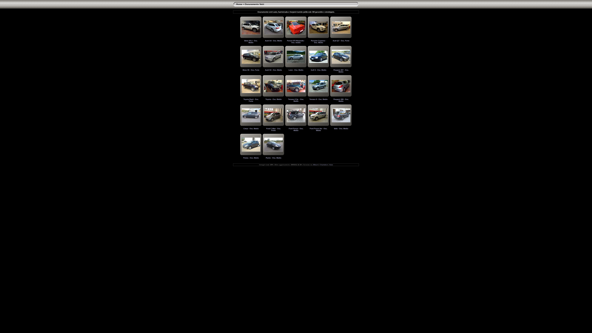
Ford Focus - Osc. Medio (296, 129)
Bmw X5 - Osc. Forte (251, 70)
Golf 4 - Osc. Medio (318, 70)
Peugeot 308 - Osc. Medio (341, 100)
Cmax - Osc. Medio (251, 129)
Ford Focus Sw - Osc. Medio (318, 129)
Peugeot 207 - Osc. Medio (341, 71)
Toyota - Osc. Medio (273, 99)
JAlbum (315, 165)
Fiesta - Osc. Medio (251, 158)
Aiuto (331, 165)
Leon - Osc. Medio (296, 70)
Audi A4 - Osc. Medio (273, 41)
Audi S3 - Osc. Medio (273, 70)
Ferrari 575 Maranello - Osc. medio (296, 41)
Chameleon (324, 165)
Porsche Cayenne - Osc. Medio (318, 41)
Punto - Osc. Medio (273, 158)
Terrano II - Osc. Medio (318, 99)
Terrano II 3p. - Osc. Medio (296, 100)
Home (239, 4)
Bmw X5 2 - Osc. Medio (251, 41)
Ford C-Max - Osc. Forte (273, 129)
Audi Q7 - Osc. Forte (341, 41)
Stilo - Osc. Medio (341, 129)
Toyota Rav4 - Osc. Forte (251, 100)
